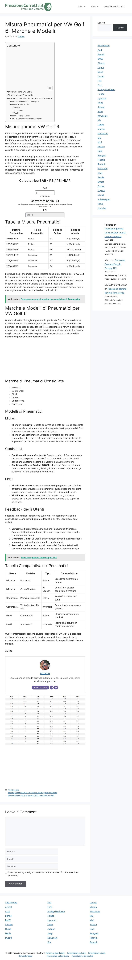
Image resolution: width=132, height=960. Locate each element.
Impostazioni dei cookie (82, 956)
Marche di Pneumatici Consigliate (25, 102)
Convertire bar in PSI (45, 201)
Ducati (101, 76)
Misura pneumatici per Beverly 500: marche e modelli (31, 795)
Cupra (101, 67)
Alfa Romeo (104, 45)
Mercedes (103, 133)
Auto (80, 6)
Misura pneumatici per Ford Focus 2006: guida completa (32, 793)
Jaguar (101, 107)
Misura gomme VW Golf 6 (20, 92)
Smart (101, 181)
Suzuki (101, 186)
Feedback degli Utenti (20, 116)
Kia (99, 120)
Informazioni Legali (96, 953)
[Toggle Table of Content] (49, 88)
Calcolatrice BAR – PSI (114, 6)
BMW (100, 58)
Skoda (101, 177)
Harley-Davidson (106, 89)
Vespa (101, 195)
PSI (45, 210)
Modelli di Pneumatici (20, 105)
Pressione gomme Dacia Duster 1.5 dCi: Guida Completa (115, 232)
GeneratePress (25, 956)
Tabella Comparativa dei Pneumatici (26, 119)
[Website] (56, 687)
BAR (45, 188)
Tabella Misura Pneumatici (20, 95)
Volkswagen (13, 790)
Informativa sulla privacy (58, 956)
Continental (18, 110)
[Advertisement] (29, 67)
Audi (100, 50)
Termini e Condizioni (55, 953)
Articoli (8, 907)
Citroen (101, 63)
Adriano (21, 36)
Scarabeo (103, 168)
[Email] (52, 687)
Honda (101, 94)
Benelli (101, 54)
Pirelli (16, 113)
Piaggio (101, 160)
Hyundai (102, 98)
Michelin (17, 108)
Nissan (101, 146)
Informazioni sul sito (76, 953)
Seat (100, 173)
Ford (100, 85)
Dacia (100, 72)
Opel (100, 151)
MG (99, 138)
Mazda (101, 129)
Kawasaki (103, 116)
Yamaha (102, 208)
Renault (101, 164)
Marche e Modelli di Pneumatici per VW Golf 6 (30, 98)
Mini (100, 142)
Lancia (101, 124)
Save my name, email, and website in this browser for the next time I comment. (43, 874)
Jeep (100, 111)
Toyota (101, 190)
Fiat (99, 80)
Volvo (100, 203)
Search (101, 22)
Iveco (100, 102)
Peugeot (102, 155)
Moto (93, 6)
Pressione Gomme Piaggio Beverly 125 (115, 264)
